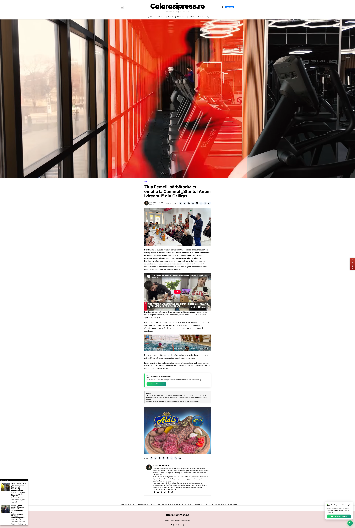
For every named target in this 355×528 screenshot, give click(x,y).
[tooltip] (180, 203)
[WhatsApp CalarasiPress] (350, 523)
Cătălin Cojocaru (157, 202)
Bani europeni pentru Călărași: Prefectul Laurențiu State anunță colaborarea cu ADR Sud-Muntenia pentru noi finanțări (17, 512)
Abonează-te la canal (157, 384)
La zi (145, 182)
